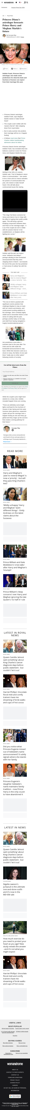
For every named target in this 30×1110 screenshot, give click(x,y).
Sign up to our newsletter (22, 1053)
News (22, 37)
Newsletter (24, 68)
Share (6, 68)
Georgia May (12, 35)
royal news (14, 138)
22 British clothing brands (22, 1031)
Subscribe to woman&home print (8, 1054)
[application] (15, 199)
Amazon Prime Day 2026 (18, 7)
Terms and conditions (15, 1077)
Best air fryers (22, 1043)
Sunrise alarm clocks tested (22, 1028)
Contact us (15, 1075)
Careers (15, 1085)
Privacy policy (15, 1080)
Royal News (10, 15)
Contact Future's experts (15, 1072)
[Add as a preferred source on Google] (15, 1096)
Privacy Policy (13, 388)
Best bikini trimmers (8, 1043)
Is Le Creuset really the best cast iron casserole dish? (8, 1032)
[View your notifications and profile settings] (16, 2)
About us (15, 1069)
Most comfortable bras (22, 1046)
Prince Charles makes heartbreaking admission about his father (14, 140)
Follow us (15, 68)
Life (3, 15)
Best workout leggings (8, 1046)
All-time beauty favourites (8, 1028)
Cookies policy (15, 1082)
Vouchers (15, 1035)
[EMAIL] (13, 430)
